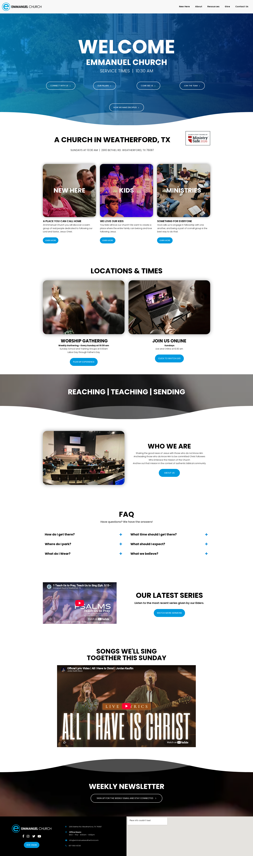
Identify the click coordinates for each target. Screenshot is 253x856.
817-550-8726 (75, 845)
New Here (184, 6)
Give (227, 6)
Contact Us (241, 6)
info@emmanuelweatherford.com (84, 840)
